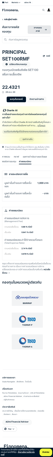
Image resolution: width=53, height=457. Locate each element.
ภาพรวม (6, 157)
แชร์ (48, 56)
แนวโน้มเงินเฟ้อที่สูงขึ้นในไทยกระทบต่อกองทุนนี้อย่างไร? (25, 132)
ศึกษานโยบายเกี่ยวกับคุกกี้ (18, 453)
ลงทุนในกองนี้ (16, 99)
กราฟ (16, 157)
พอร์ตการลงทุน (9, 162)
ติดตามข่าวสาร (37, 99)
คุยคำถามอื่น (28, 139)
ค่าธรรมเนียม (25, 162)
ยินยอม (45, 452)
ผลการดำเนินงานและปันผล (35, 157)
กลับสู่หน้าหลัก (10, 20)
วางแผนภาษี (38, 29)
